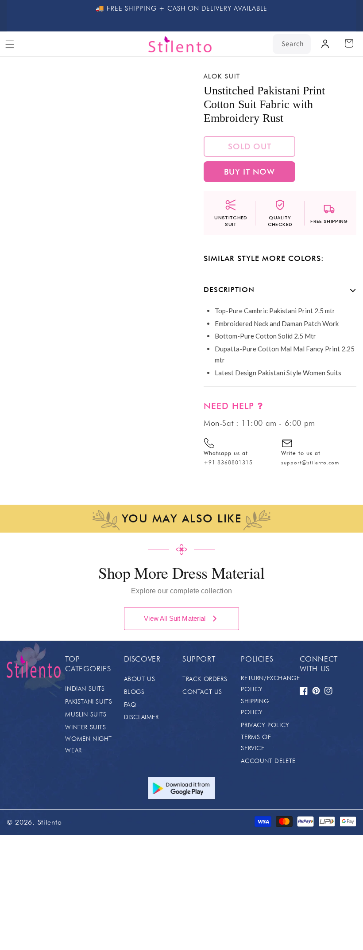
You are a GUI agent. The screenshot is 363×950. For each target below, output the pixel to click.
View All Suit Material (174, 618)
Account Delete (268, 760)
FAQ (130, 704)
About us (139, 678)
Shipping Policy (255, 706)
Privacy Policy (265, 724)
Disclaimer (141, 716)
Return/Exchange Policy (270, 683)
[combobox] (292, 44)
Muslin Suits (85, 714)
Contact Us (202, 691)
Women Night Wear (88, 744)
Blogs (134, 691)
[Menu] (9, 44)
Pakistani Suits (88, 701)
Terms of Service (256, 742)
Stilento (50, 822)
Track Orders (204, 678)
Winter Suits (85, 727)
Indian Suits (84, 688)
